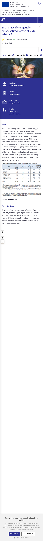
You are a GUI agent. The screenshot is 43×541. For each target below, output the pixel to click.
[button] (40, 49)
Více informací (29, 529)
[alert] (21, 527)
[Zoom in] (2, 232)
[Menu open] (40, 20)
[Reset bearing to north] (2, 237)
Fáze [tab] (11, 55)
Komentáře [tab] (22, 55)
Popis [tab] (4, 55)
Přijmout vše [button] (14, 534)
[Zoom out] (2, 235)
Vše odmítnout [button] (28, 534)
